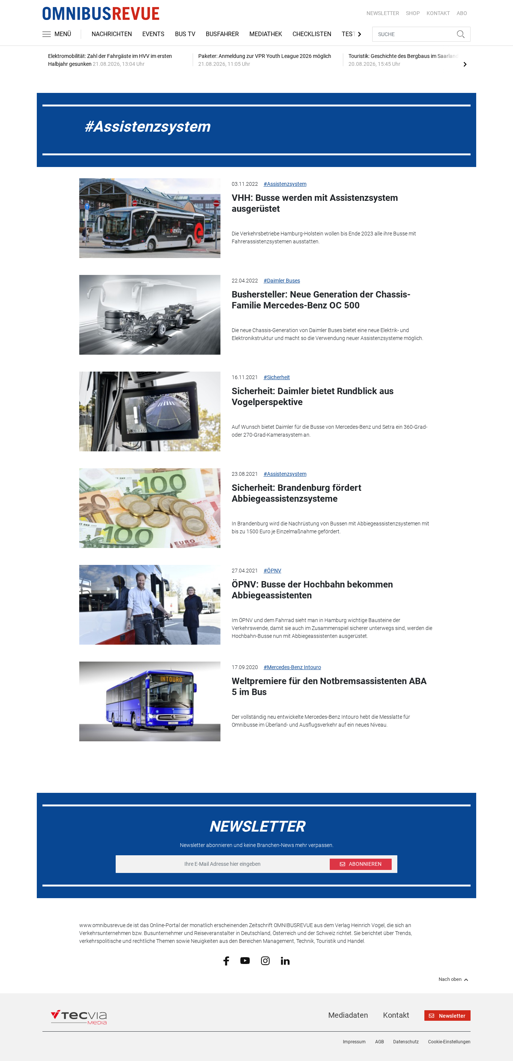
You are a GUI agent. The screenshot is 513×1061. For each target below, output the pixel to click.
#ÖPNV (272, 571)
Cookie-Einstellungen (449, 1041)
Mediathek (265, 34)
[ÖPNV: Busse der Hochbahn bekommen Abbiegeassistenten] (149, 605)
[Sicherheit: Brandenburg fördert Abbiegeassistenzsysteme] (149, 508)
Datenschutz (406, 1041)
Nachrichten (112, 34)
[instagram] (265, 960)
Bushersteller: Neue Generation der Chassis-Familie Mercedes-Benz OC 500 (321, 300)
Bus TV (185, 34)
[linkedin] (285, 960)
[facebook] (226, 961)
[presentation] (465, 64)
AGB (379, 1041)
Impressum (354, 1041)
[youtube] (245, 960)
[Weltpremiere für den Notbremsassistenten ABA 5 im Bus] (149, 701)
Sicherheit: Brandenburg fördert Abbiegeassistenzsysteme (296, 493)
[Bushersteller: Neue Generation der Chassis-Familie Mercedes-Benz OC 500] (149, 315)
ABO (462, 13)
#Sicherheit (277, 377)
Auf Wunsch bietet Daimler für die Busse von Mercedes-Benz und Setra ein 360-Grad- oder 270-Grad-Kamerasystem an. (329, 431)
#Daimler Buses (282, 281)
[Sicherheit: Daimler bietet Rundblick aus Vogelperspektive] (149, 411)
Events (153, 34)
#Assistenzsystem (285, 184)
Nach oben (450, 979)
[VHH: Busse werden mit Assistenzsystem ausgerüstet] (149, 218)
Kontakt (396, 1015)
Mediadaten (348, 1015)
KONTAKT (438, 13)
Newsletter (383, 13)
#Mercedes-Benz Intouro (292, 667)
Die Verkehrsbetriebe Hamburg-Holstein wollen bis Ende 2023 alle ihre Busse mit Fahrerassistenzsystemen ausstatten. (324, 237)
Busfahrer (222, 34)
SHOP (413, 13)
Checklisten (312, 34)
